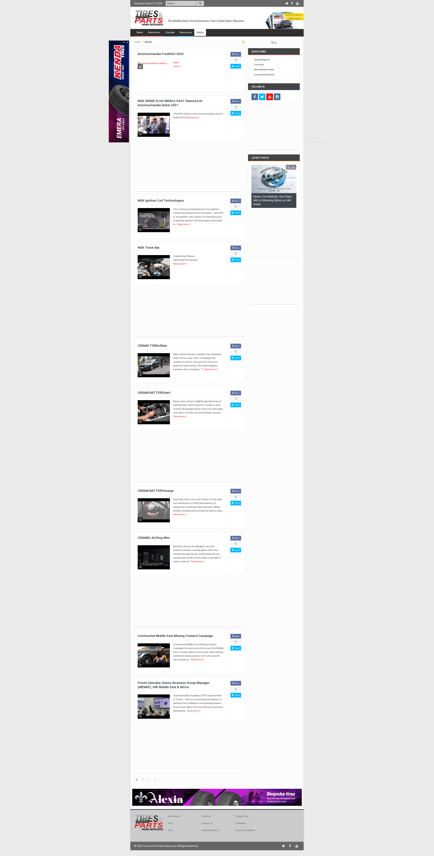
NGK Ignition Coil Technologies (161, 200)
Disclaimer (240, 823)
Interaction (154, 32)
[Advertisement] (315, 91)
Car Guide (259, 64)
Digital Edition (295, 18)
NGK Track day (149, 247)
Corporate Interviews (264, 74)
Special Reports (262, 59)
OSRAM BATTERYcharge (156, 491)
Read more (192, 117)
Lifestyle (170, 32)
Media (200, 32)
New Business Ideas (264, 69)
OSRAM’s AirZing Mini (154, 538)
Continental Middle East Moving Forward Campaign (175, 636)
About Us (206, 816)
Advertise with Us (210, 830)
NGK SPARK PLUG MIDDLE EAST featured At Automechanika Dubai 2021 (170, 103)
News (140, 32)
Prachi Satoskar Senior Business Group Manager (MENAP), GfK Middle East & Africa (174, 685)
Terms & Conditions (245, 830)
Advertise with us (294, 14)
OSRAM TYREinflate (152, 346)
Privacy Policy (242, 816)
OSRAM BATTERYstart (154, 393)
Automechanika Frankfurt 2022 (161, 54)
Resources (186, 32)
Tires (170, 823)
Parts (170, 830)
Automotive (173, 816)
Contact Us (207, 823)
